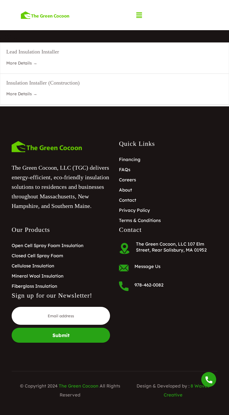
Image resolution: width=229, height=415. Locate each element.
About (125, 190)
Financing (129, 159)
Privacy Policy (134, 210)
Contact (127, 200)
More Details (19, 63)
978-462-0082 (148, 285)
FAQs (124, 169)
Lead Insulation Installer (32, 52)
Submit (60, 335)
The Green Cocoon (78, 386)
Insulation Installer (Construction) (43, 83)
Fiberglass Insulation (34, 286)
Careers (127, 180)
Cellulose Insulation (33, 266)
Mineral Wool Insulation (38, 276)
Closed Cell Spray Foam (37, 255)
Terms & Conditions (140, 220)
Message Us (147, 266)
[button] (139, 15)
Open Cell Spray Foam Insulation (47, 245)
